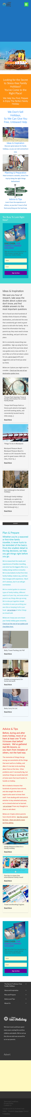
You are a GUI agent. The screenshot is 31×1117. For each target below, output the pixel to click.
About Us (7, 1003)
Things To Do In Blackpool (13, 443)
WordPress (7, 1113)
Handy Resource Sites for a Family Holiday (13, 847)
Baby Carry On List (10, 708)
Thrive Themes (19, 1111)
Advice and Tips (9, 999)
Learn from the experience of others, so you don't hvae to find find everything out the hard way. (15, 205)
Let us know (11, 610)
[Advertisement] (15, 23)
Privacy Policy (8, 1103)
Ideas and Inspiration (11, 990)
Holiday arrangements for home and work (13, 680)
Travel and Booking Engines (14, 904)
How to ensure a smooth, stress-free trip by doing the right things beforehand (15, 178)
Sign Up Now (16, 273)
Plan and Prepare (10, 995)
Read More (8, 420)
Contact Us (7, 1105)
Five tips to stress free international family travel (13, 876)
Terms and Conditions (11, 1101)
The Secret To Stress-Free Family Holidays (13, 985)
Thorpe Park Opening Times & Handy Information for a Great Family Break (15, 399)
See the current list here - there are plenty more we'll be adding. (15, 820)
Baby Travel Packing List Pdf (14, 650)
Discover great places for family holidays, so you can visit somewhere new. (15, 149)
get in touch (12, 357)
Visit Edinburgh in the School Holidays (14, 491)
